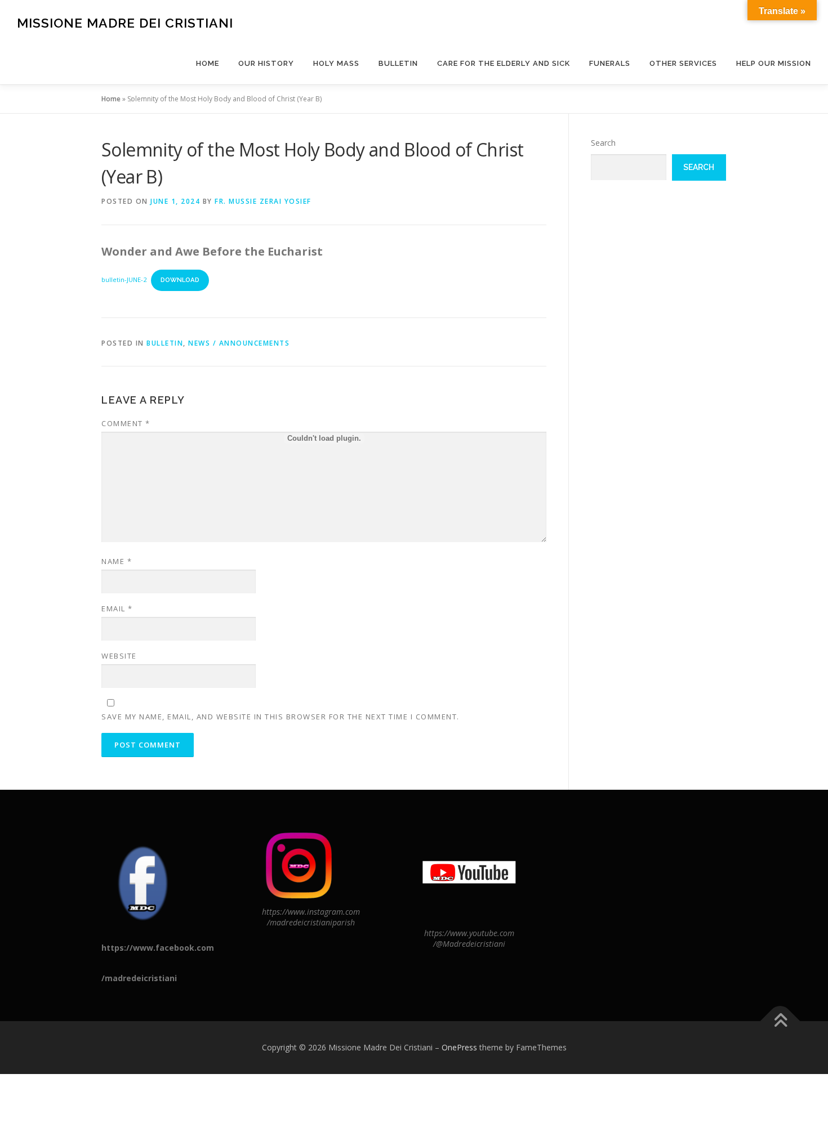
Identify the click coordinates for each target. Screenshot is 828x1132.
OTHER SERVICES (683, 63)
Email (117, 608)
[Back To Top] (780, 1021)
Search (603, 142)
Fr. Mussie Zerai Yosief (263, 201)
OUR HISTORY (266, 63)
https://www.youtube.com (469, 933)
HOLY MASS (336, 63)
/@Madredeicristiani (469, 943)
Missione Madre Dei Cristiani (125, 22)
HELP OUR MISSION (773, 63)
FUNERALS (609, 63)
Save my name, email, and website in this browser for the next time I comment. (280, 717)
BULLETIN (398, 63)
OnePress (459, 1047)
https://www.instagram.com (311, 911)
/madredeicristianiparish (311, 922)
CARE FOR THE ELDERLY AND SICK (503, 63)
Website (119, 656)
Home (207, 63)
